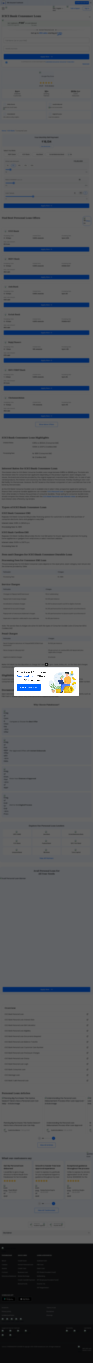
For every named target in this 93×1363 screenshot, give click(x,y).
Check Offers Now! (28, 687)
